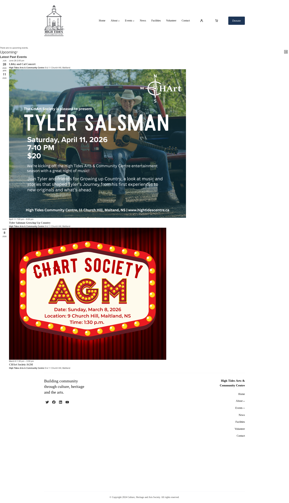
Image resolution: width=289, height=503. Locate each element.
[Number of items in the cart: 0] (216, 20)
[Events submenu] (133, 21)
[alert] (144, 47)
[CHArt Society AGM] (149, 294)
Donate (236, 20)
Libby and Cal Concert (22, 64)
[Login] (201, 20)
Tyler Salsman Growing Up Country (30, 222)
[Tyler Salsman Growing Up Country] (149, 143)
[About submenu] (119, 21)
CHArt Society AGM (21, 364)
